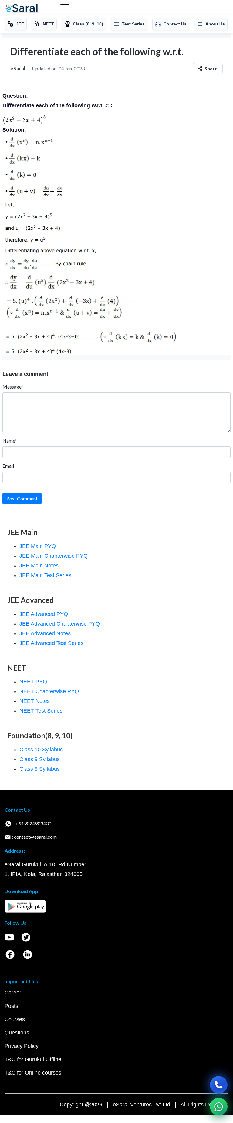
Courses (15, 1019)
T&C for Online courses (33, 1073)
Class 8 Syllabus (39, 769)
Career (13, 993)
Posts (11, 1006)
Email (8, 466)
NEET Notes (34, 701)
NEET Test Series (40, 711)
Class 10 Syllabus (41, 750)
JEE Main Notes (39, 566)
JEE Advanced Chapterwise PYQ (59, 624)
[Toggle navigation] (64, 9)
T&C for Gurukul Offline (33, 1059)
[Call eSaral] (219, 1085)
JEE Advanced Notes (45, 633)
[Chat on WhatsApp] (219, 1106)
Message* (12, 386)
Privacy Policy (22, 1046)
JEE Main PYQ (37, 546)
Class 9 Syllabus (39, 759)
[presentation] (107, 105)
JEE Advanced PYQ (43, 614)
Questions (17, 1033)
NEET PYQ (33, 682)
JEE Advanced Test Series (51, 643)
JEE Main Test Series (45, 575)
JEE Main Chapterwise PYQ (53, 556)
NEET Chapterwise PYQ (49, 691)
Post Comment (22, 498)
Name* (9, 440)
